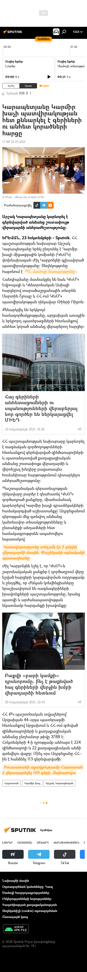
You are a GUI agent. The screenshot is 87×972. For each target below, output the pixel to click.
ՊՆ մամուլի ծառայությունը (50, 271)
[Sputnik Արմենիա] (13, 33)
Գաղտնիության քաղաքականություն (29, 905)
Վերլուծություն (66, 842)
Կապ (49, 886)
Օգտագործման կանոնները (23, 886)
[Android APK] (16, 929)
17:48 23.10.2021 (14, 142)
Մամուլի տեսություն (72, 66)
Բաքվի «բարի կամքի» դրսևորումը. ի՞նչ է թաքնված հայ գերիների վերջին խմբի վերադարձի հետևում (39, 684)
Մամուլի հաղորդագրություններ (25, 892)
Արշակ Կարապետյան (59, 783)
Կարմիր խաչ (32, 783)
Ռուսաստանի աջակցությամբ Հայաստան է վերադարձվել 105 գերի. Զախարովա (43, 769)
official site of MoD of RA (29, 197)
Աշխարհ (43, 842)
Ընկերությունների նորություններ (26, 899)
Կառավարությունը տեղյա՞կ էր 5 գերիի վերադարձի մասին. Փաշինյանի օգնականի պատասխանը (43, 552)
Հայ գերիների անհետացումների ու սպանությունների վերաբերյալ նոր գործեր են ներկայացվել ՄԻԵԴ (41, 408)
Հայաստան (11, 783)
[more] (79, 428)
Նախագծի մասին (15, 880)
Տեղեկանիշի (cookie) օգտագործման (29, 911)
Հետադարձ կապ (15, 917)
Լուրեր (10, 66)
